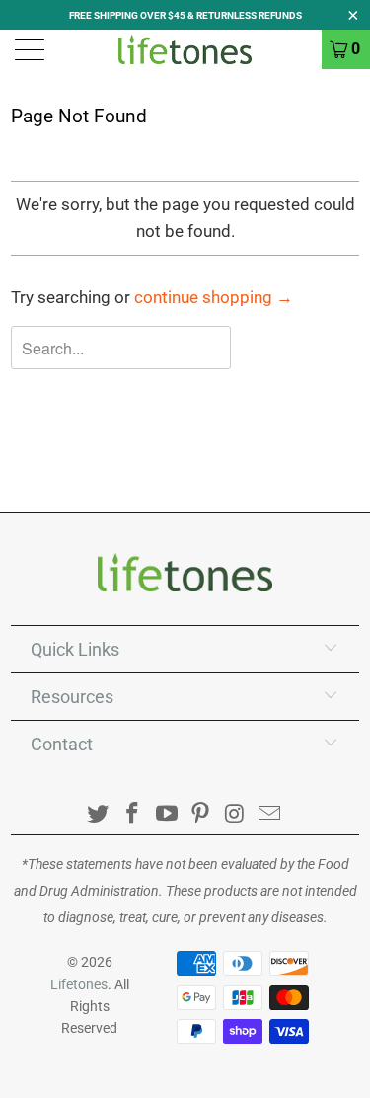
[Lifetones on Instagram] (236, 815)
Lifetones (79, 984)
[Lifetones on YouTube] (167, 815)
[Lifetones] (185, 49)
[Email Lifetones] (269, 815)
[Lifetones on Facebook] (133, 815)
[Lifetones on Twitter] (98, 815)
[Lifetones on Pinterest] (201, 815)
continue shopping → (213, 297)
